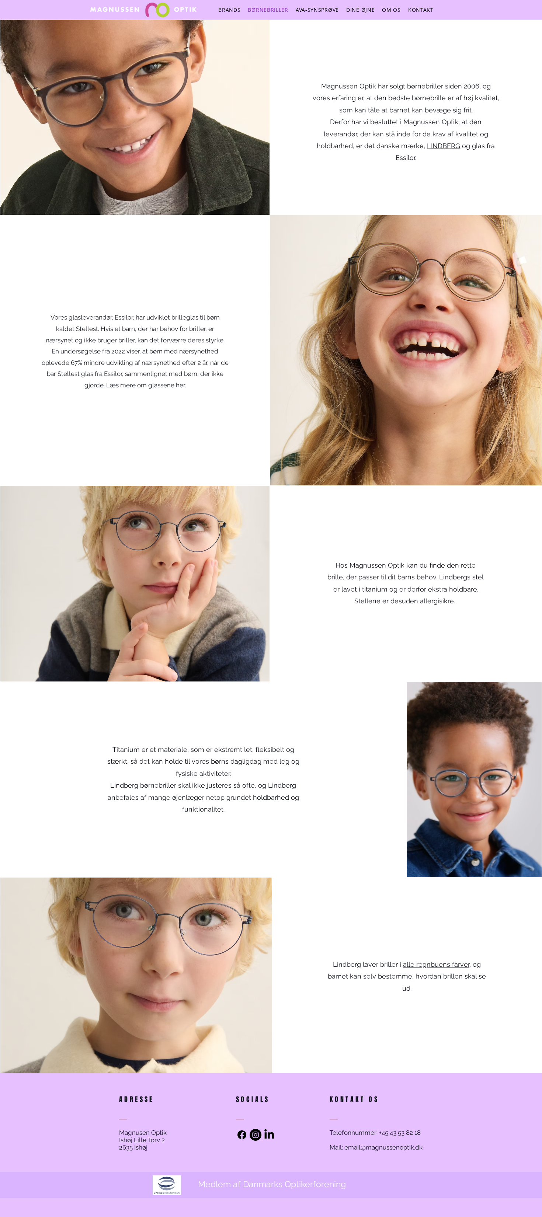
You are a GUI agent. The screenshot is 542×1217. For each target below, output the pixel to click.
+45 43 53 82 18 (399, 1132)
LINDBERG (443, 146)
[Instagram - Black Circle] (255, 1135)
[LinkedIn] (269, 1135)
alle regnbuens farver (436, 964)
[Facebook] (242, 1135)
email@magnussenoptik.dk (383, 1147)
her (180, 385)
